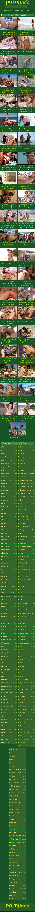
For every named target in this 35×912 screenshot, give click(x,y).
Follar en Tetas (9, 639)
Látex (27, 596)
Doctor (27, 549)
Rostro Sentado (18, 772)
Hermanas (9, 679)
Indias (9, 696)
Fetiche (9, 613)
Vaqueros (18, 879)
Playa (5, 32)
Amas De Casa (9, 480)
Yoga (18, 895)
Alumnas (9, 476)
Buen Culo (22, 285)
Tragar (18, 849)
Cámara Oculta (29, 71)
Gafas (9, 646)
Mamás (27, 623)
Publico (12, 34)
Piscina (27, 726)
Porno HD (29, 10)
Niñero (27, 663)
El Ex (27, 566)
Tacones (18, 826)
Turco (18, 859)
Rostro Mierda (18, 769)
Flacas (9, 633)
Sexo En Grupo (18, 792)
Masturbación (27, 633)
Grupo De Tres (27, 188)
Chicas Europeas (27, 447)
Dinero (27, 539)
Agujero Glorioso (9, 467)
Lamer (9, 726)
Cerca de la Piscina (9, 586)
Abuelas (9, 453)
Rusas (32, 51)
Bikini (14, 148)
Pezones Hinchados (27, 719)
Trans (18, 852)
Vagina (18, 869)
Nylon (27, 666)
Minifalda (27, 649)
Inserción (9, 702)
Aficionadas (6, 71)
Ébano (18, 898)
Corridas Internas (27, 490)
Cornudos (5, 169)
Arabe (9, 496)
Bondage (9, 533)
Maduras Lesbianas (27, 613)
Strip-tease (18, 822)
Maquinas (27, 626)
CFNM (9, 559)
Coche (27, 450)
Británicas (9, 549)
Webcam (18, 892)
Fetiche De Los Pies (9, 617)
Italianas (9, 712)
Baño (9, 513)
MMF (27, 600)
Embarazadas (27, 573)
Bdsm (9, 516)
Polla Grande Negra (27, 736)
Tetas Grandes (29, 128)
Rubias (14, 130)
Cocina (27, 453)
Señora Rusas (18, 802)
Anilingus (9, 490)
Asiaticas (5, 263)
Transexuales (18, 855)
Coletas (27, 460)
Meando (27, 636)
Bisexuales (9, 530)
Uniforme (18, 862)
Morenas (29, 90)
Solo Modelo (18, 812)
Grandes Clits (9, 669)
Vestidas (18, 882)
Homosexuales (9, 244)
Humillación (9, 689)
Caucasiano (9, 579)
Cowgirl (27, 496)
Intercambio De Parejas (9, 707)
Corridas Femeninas (27, 487)
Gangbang (9, 649)
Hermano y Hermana (9, 683)
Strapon (18, 819)
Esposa (27, 589)
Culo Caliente (27, 516)
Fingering (12, 51)
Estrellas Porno (30, 302)
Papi (27, 692)
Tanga (18, 829)
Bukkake (9, 556)
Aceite (9, 457)
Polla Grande (6, 130)
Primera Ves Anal (18, 753)
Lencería (9, 739)
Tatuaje (18, 832)
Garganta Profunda (9, 653)
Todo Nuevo (18, 10)
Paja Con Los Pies (27, 682)
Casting (9, 576)
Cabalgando (9, 563)
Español (27, 586)
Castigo (9, 573)
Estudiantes (9, 603)
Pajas (27, 686)
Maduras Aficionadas (27, 610)
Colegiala (27, 457)
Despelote (27, 536)
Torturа (18, 845)
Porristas (27, 742)
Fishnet (9, 626)
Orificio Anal (27, 679)
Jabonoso (9, 716)
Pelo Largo (27, 709)
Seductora (18, 782)
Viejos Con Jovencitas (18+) (17, 890)
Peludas (27, 712)
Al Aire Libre (12, 53)
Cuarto (27, 500)
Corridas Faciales (27, 483)
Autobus (9, 506)
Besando (9, 523)
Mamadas (24, 34)
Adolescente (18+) (27, 111)
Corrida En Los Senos (27, 474)
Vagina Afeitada (18, 872)
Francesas (13, 169)
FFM (9, 606)
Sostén (18, 816)
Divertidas (27, 543)
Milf (12, 188)
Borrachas (9, 539)
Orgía (27, 676)
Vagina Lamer (18, 875)
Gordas (14, 71)
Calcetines (9, 566)
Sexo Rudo (18, 799)
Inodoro (9, 699)
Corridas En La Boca (27, 480)
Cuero (27, 506)
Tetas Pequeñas (18, 842)
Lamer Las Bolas (9, 732)
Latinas (6, 34)
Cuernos (27, 503)
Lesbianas (22, 321)
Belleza (9, 520)
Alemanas (9, 473)
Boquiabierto (9, 536)
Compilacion (27, 463)
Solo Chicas (18, 809)
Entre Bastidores (27, 579)
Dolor (27, 553)
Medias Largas (27, 643)
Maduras (4, 53)
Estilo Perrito (26, 92)
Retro (18, 766)
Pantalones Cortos (27, 690)
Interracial (6, 92)
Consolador (27, 467)
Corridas (13, 150)
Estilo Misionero (27, 593)
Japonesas (13, 263)
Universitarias (18, 865)
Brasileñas (12, 32)
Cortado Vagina (27, 493)
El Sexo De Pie (27, 569)
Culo (27, 513)
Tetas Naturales (18, 839)
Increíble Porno (9, 692)
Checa (9, 589)
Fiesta (9, 620)
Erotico (27, 583)
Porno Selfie (27, 739)
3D (9, 447)
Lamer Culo (9, 729)
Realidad (22, 304)
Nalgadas (27, 659)
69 (9, 450)
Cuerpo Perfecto (27, 510)
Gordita (13, 285)
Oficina (27, 669)
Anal (6, 128)
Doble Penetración (27, 547)
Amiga (9, 483)
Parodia (27, 699)
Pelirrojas (27, 702)
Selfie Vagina (18, 786)
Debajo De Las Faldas (27, 530)
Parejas (31, 34)
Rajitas (18, 759)
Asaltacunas (9, 500)
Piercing (27, 722)
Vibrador (18, 885)
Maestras (27, 616)
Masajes (27, 629)
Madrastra (27, 603)
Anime (9, 493)
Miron (31, 73)
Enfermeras (27, 576)
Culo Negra (27, 523)
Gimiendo (9, 656)
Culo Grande (27, 520)
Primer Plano (6, 285)
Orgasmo (27, 673)
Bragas (9, 543)
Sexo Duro (12, 109)
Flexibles (9, 636)
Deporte (27, 533)
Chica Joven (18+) (9, 593)
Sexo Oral (18, 796)
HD (9, 676)
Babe (24, 32)
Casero (9, 569)
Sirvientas (18, 806)
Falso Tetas (30, 304)
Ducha (27, 559)
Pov (27, 745)
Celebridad (9, 583)
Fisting (9, 629)
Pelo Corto (27, 706)
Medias (27, 639)
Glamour (9, 659)
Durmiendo (27, 563)
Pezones (27, 716)
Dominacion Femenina (26, 557)
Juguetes (9, 722)
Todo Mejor (7, 10)
